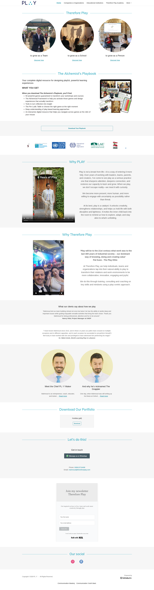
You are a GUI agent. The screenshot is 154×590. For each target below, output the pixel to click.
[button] (129, 3)
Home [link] (59, 3)
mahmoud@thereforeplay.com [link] (79, 470)
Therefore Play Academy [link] (115, 3)
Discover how (39, 60)
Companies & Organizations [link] (74, 3)
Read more (63, 396)
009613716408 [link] (79, 467)
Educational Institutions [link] (95, 3)
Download (77, 423)
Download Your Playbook (77, 128)
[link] (29, 3)
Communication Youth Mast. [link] (86, 583)
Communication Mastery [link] (66, 583)
